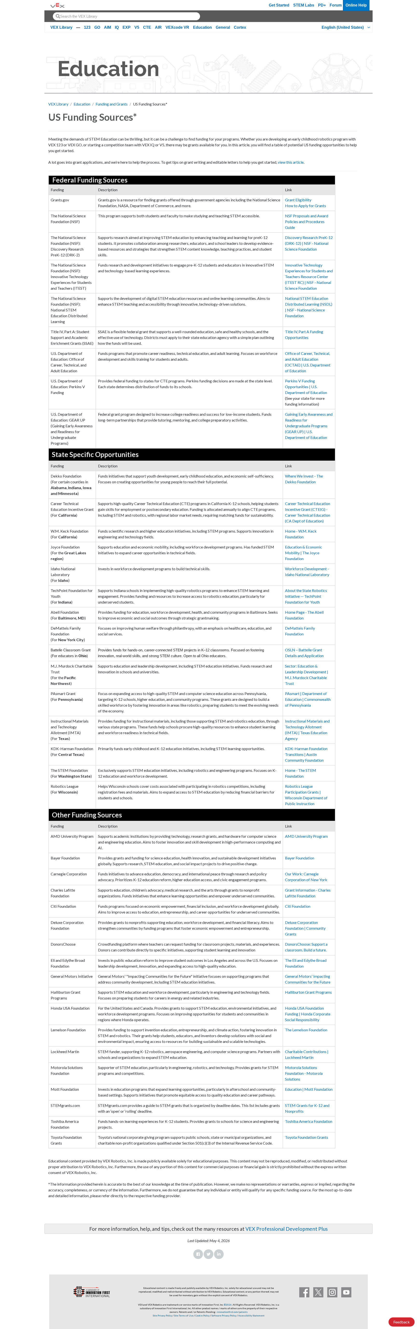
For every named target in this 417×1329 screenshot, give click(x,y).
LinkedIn (219, 1254)
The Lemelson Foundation (306, 1029)
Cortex (240, 27)
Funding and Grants (112, 104)
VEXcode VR (177, 27)
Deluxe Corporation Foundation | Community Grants (305, 928)
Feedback (401, 1322)
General (223, 27)
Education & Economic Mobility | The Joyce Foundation (303, 553)
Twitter (208, 1254)
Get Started (279, 5)
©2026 (228, 1304)
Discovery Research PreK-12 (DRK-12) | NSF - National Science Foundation (309, 243)
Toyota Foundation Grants (306, 1137)
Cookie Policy (202, 1315)
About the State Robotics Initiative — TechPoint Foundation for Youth (306, 596)
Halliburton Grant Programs (308, 992)
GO (97, 27)
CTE (147, 27)
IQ (117, 27)
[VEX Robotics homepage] (57, 5)
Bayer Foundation (299, 858)
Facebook (198, 1254)
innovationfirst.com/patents (232, 1311)
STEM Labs (303, 5)
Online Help (356, 5)
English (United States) (343, 27)
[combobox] (126, 16)
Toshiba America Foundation (308, 1121)
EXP (127, 27)
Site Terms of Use (183, 1315)
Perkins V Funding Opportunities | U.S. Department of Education (306, 387)
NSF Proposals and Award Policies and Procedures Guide (306, 221)
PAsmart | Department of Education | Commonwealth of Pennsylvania (308, 699)
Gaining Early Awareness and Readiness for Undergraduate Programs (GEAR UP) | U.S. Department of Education (309, 426)
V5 (136, 27)
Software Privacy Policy (223, 1315)
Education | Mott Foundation (309, 1089)
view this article (291, 162)
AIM (107, 27)
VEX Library (61, 27)
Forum (336, 5)
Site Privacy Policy (162, 1315)
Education (202, 27)
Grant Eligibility (298, 199)
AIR (158, 27)
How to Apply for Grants (305, 205)
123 (87, 27)
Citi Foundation (297, 906)
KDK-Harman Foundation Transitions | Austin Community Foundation (306, 754)
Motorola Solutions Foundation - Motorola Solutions (304, 1073)
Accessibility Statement (251, 1315)
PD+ (322, 5)
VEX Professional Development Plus (286, 1229)
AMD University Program (306, 836)
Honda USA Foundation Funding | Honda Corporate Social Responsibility (307, 1014)
